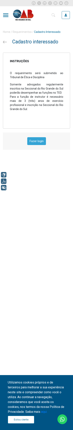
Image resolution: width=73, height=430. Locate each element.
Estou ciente (21, 419)
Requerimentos (22, 31)
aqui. (44, 412)
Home (6, 31)
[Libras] (3, 174)
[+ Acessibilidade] (3, 187)
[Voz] (3, 181)
